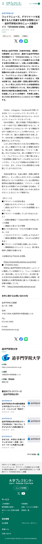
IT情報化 (25, 36)
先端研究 (16, 36)
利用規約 (25, 504)
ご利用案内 (6, 504)
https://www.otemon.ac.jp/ (12, 367)
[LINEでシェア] (26, 41)
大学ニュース (7, 36)
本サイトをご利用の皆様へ (10, 511)
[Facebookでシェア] (21, 41)
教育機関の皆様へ (8, 507)
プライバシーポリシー (29, 523)
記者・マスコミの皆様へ (30, 507)
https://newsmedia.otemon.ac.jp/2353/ (20, 261)
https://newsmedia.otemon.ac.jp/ (22, 286)
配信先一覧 (25, 510)
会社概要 (5, 523)
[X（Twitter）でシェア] (16, 41)
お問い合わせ (6, 533)
